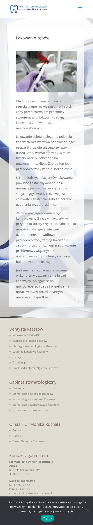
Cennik (16, 430)
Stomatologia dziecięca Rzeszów (32, 394)
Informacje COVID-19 (25, 335)
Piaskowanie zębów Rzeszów (30, 410)
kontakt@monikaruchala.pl (35, 493)
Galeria (17, 436)
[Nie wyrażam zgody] (87, 510)
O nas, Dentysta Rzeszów (28, 441)
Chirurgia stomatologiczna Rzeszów (34, 346)
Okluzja (17, 357)
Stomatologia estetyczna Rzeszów (33, 399)
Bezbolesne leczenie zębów (29, 341)
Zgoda (47, 518)
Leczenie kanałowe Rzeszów (30, 351)
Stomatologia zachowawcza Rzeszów (35, 404)
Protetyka (18, 388)
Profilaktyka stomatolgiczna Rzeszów (35, 368)
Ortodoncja (19, 362)
